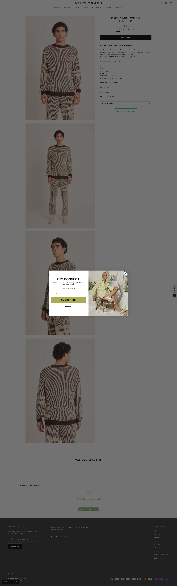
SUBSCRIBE (68, 300)
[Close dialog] (126, 273)
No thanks (69, 306)
